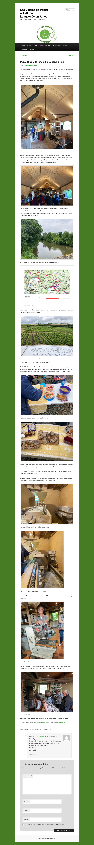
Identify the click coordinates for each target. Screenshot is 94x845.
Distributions (24, 49)
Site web (26, 819)
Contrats (65, 45)
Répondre (33, 754)
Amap (29, 45)
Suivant (71, 55)
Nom (26, 801)
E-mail (26, 810)
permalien (62, 722)
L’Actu (35, 45)
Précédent (23, 55)
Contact (32, 49)
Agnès (35, 65)
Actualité (37, 722)
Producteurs (56, 45)
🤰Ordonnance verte (44, 45)
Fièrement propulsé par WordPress (47, 838)
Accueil (23, 45)
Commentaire (28, 775)
